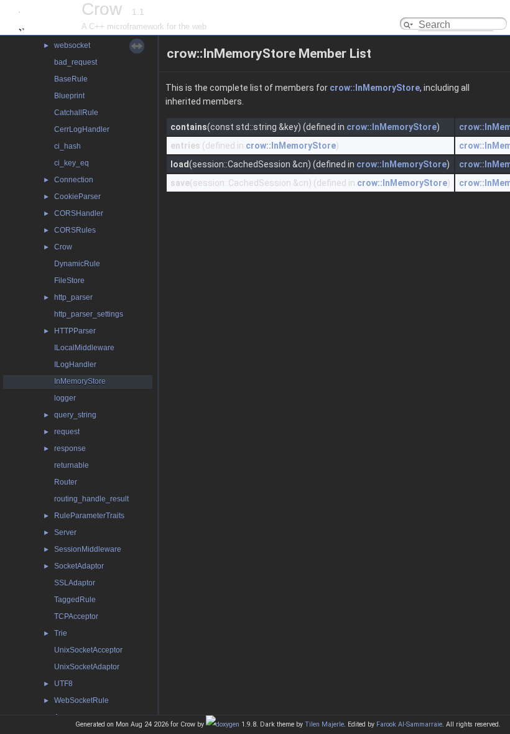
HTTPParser (75, 331)
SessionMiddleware (87, 549)
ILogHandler (75, 364)
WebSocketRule (81, 700)
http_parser (73, 297)
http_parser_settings (88, 314)
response (70, 448)
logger (65, 398)
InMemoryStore (80, 381)
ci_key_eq (71, 163)
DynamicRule (77, 263)
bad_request (75, 62)
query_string (75, 415)
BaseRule (71, 79)
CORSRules (75, 230)
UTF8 (63, 683)
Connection (73, 179)
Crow (63, 247)
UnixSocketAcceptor (88, 650)
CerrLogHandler (81, 129)
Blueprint (69, 95)
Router (65, 482)
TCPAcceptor (76, 616)
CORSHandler (78, 213)
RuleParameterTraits (89, 515)
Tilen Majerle (324, 724)
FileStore (69, 280)
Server (65, 532)
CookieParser (77, 196)
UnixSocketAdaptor (86, 666)
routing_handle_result (91, 499)
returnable (71, 465)
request (67, 431)
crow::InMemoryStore (375, 88)
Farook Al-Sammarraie (409, 724)
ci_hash (67, 146)
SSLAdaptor (74, 582)
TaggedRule (75, 599)
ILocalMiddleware (84, 347)
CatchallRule (76, 112)
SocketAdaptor (79, 566)
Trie (60, 633)
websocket (72, 45)
